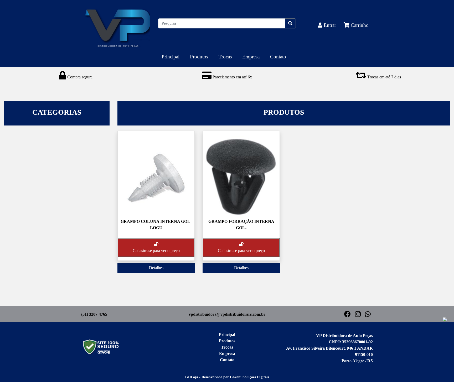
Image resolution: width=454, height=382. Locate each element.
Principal (170, 56)
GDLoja (191, 377)
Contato (278, 56)
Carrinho (359, 25)
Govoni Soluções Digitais (249, 377)
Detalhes (156, 267)
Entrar (329, 25)
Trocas (225, 56)
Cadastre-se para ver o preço (156, 250)
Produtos (199, 56)
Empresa (251, 56)
